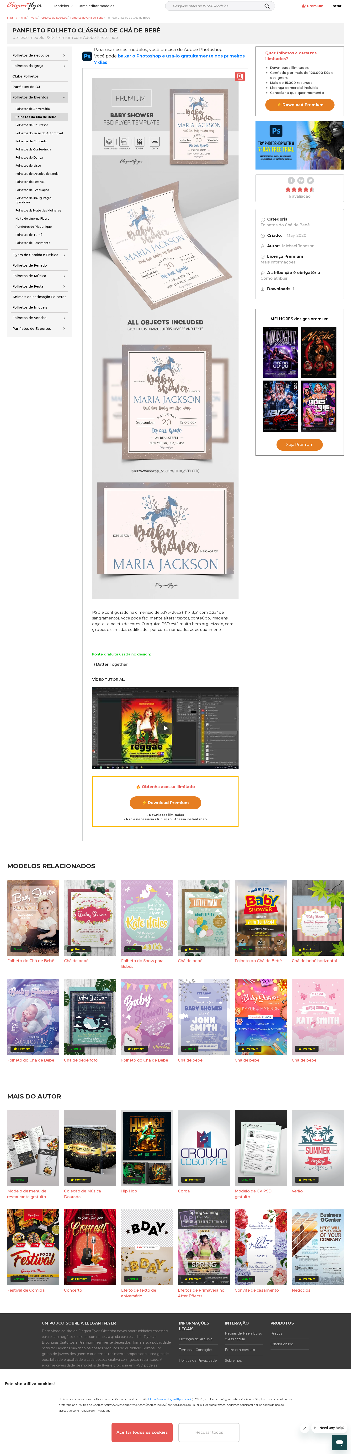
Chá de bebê (76, 961)
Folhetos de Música (29, 276)
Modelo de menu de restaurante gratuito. (27, 1194)
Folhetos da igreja (27, 66)
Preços (276, 1333)
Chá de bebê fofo (81, 1060)
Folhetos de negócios (31, 55)
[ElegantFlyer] (24, 6)
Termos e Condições (196, 1350)
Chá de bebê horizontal (314, 961)
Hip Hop (129, 1191)
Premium (315, 6)
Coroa (184, 1191)
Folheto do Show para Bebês (142, 964)
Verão (297, 1191)
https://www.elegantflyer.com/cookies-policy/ (135, 1405)
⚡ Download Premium (165, 802)
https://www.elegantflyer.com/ (169, 1399)
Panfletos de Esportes (31, 328)
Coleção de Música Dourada (82, 1194)
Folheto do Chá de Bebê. (258, 961)
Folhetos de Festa (27, 286)
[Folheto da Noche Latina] (319, 352)
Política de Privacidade (198, 1360)
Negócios (301, 1290)
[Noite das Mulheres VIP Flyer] (319, 406)
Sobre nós (233, 1360)
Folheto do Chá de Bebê (30, 961)
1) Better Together (110, 664)
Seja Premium (299, 445)
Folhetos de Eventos (30, 97)
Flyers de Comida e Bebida (35, 255)
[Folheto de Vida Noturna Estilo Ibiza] (280, 406)
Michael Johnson (298, 246)
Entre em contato (240, 1350)
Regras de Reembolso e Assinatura (243, 1336)
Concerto (73, 1290)
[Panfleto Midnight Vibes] (280, 352)
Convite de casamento (257, 1290)
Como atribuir (274, 278)
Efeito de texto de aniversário (138, 1293)
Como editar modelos (96, 6)
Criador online (282, 1344)
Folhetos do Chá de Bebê (285, 225)
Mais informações (278, 262)
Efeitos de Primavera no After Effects (201, 1293)
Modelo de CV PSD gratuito (253, 1194)
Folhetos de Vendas (29, 318)
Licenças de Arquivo (196, 1339)
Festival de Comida (26, 1290)
